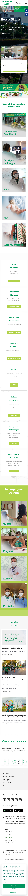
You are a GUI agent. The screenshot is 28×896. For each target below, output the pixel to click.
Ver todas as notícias (14, 625)
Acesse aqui (14, 443)
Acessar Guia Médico (14, 306)
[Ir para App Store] (18, 810)
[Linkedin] (20, 799)
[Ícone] (2, 762)
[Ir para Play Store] (8, 810)
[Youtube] (16, 799)
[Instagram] (12, 799)
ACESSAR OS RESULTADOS (14, 358)
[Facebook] (4, 799)
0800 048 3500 (8, 837)
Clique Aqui (14, 471)
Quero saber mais (14, 70)
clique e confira (14, 385)
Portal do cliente (14, 281)
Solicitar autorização (14, 332)
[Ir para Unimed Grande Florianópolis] (6, 3)
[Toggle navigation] (26, 3)
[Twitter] (8, 799)
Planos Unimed (6, 33)
